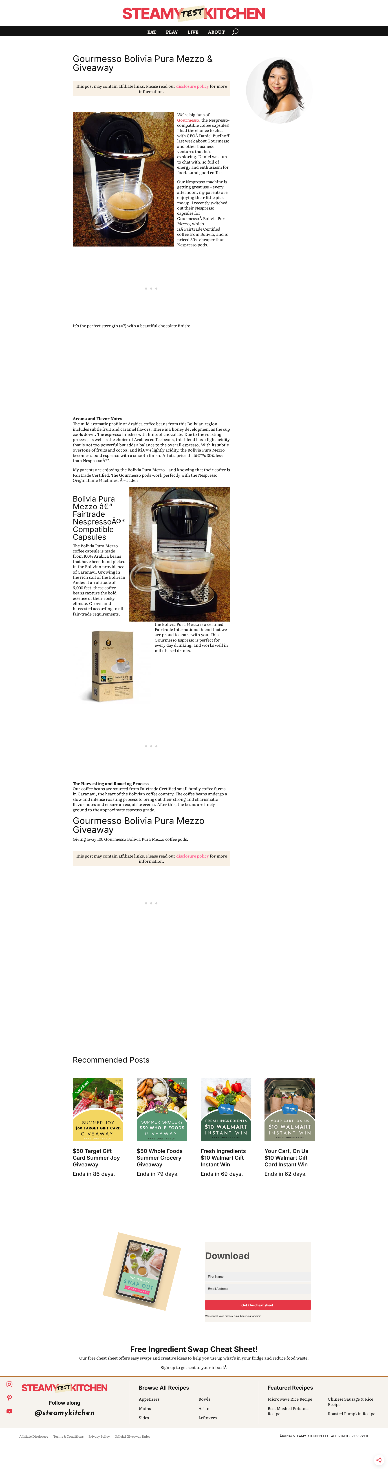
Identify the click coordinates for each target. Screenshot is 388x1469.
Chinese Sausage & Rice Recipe (350, 1401)
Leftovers (207, 1417)
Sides (144, 1417)
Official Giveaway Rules (132, 1436)
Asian (203, 1408)
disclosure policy (192, 86)
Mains (145, 1408)
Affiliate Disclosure (33, 1436)
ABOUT (216, 32)
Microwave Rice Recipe (290, 1399)
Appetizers (149, 1399)
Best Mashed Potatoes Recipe (288, 1411)
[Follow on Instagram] (9, 1384)
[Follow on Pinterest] (9, 1398)
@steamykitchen (65, 1413)
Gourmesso (188, 120)
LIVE (192, 32)
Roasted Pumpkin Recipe (351, 1413)
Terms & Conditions (68, 1436)
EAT (152, 32)
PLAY (172, 32)
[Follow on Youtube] (9, 1411)
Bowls (204, 1399)
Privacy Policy (99, 1436)
